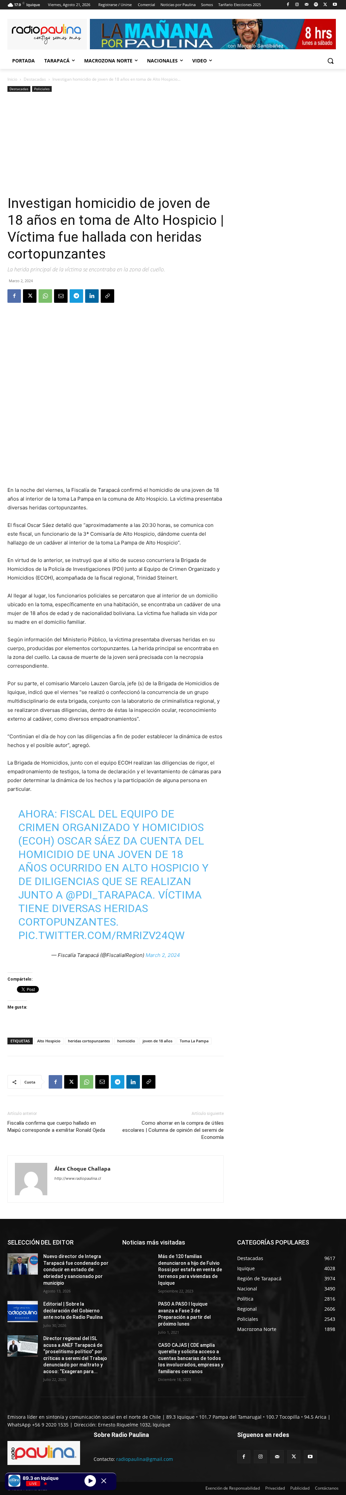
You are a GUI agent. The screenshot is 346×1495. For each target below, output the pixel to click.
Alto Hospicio (48, 1040)
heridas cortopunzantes (89, 1040)
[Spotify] (316, 5)
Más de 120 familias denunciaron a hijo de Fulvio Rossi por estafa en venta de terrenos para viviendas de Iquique (190, 1269)
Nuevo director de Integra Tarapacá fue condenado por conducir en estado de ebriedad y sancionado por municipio (75, 1269)
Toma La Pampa (194, 1040)
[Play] (90, 1480)
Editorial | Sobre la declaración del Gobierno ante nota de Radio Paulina (73, 1310)
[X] (325, 5)
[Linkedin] (92, 296)
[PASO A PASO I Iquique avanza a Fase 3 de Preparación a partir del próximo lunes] (137, 1311)
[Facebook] (288, 5)
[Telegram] (76, 296)
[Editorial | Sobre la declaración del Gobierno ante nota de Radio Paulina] (22, 1311)
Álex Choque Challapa (82, 1168)
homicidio (126, 1040)
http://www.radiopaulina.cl (77, 1178)
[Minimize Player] (104, 1481)
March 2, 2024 (163, 955)
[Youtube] (335, 5)
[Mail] (307, 5)
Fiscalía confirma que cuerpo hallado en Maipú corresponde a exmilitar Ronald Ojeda (56, 1126)
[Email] (61, 296)
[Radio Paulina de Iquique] (47, 34)
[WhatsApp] (45, 296)
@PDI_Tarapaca (109, 894)
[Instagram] (297, 5)
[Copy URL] (107, 296)
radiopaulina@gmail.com (144, 1459)
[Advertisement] (115, 144)
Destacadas (35, 79)
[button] (330, 61)
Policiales (42, 88)
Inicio (12, 79)
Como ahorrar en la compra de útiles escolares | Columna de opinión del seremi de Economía (173, 1130)
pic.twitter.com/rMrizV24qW (101, 935)
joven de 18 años (157, 1040)
